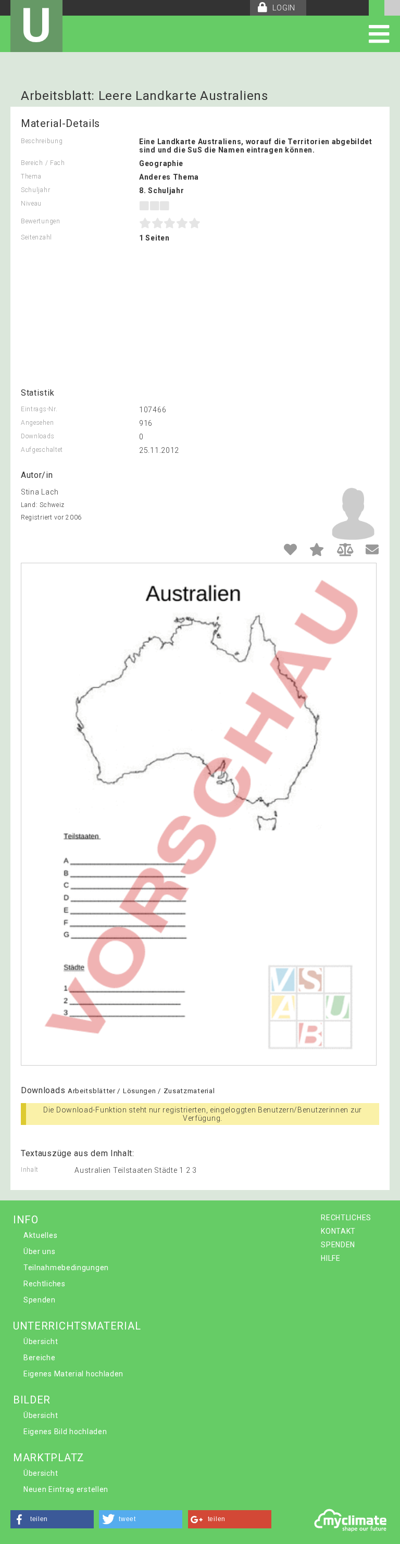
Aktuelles (40, 1235)
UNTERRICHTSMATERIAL (77, 1326)
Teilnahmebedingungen (66, 1267)
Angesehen (37, 422)
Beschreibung (42, 141)
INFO (26, 1219)
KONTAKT (338, 1231)
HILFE (331, 1258)
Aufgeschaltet (42, 449)
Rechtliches (44, 1284)
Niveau (31, 203)
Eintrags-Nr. (39, 409)
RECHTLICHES (346, 1217)
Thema (31, 176)
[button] (52, 1519)
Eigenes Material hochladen (73, 1374)
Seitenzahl (36, 237)
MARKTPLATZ (48, 1457)
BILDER (32, 1400)
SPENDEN (338, 1245)
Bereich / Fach (43, 163)
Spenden (39, 1300)
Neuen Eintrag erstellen (65, 1489)
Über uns (39, 1251)
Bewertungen (40, 221)
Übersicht (40, 1341)
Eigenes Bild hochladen (65, 1431)
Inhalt (30, 1169)
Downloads (37, 436)
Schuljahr (35, 190)
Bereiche (39, 1357)
